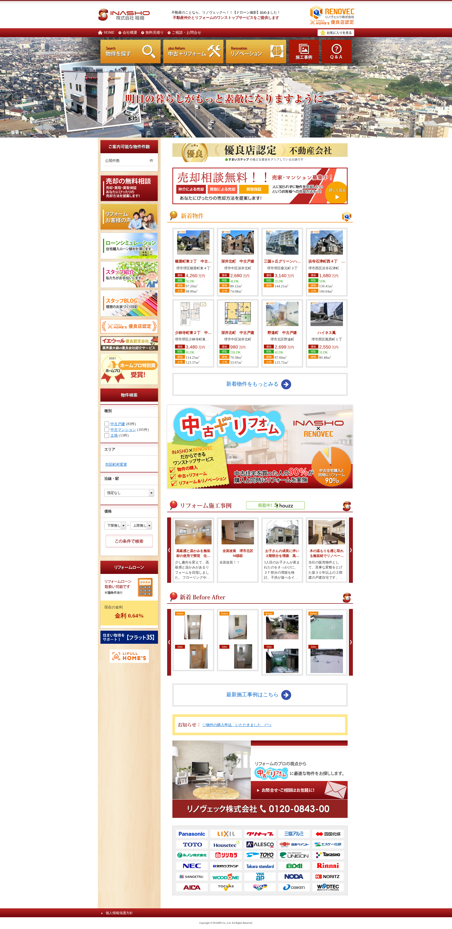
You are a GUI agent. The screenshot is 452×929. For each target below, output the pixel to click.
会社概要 (130, 32)
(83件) (123, 424)
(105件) (129, 430)
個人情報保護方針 (119, 913)
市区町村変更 (116, 464)
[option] (193, 550)
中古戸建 (117, 424)
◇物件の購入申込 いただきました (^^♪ (237, 725)
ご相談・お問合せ (186, 32)
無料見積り (154, 32)
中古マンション (123, 430)
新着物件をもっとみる (252, 384)
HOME (109, 32)
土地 (114, 435)
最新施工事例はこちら (252, 694)
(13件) (119, 435)
